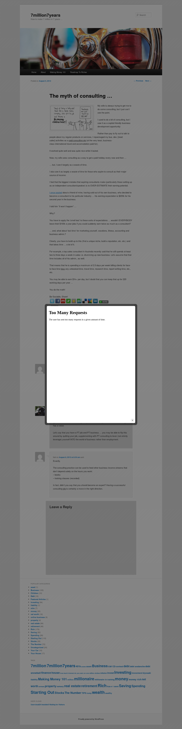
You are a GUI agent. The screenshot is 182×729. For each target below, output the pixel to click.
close (132, 420)
